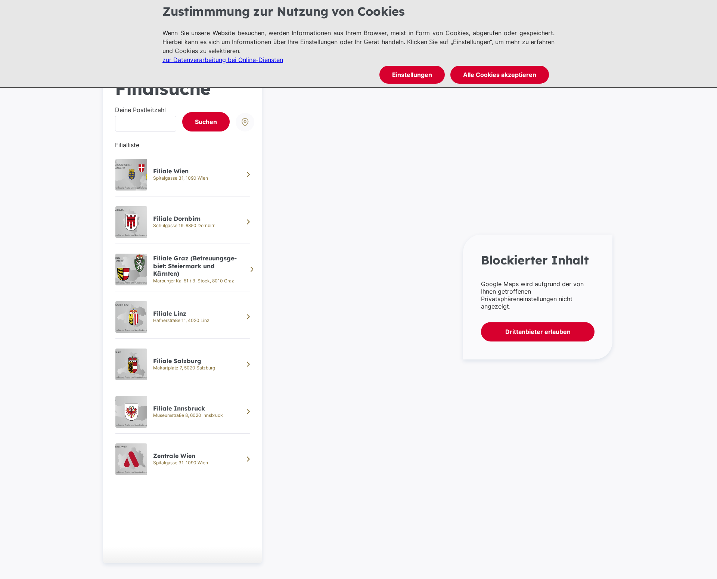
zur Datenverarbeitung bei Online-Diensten (222, 60)
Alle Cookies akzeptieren (499, 74)
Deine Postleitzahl (140, 110)
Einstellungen (412, 74)
